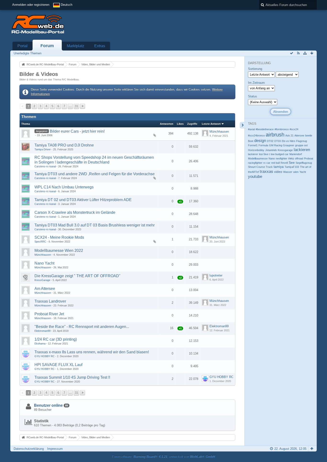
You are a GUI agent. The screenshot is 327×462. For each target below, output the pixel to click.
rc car (266, 162)
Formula (263, 145)
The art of (305, 166)
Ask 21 (289, 135)
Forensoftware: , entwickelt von (163, 456)
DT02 (270, 141)
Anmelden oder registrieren (30, 4)
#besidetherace (265, 129)
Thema (25, 123)
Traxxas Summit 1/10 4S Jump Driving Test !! (72, 377)
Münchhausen (219, 131)
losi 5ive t (264, 154)
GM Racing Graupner (281, 145)
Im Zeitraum (256, 83)
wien (296, 171)
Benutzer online (48, 405)
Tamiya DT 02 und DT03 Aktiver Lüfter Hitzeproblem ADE (83, 200)
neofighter (281, 158)
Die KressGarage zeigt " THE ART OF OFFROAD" (77, 276)
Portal (22, 46)
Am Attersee (44, 289)
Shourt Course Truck (260, 166)
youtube (255, 176)
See (292, 162)
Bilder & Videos (38, 74)
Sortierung (255, 69)
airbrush (275, 135)
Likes (180, 123)
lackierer (253, 154)
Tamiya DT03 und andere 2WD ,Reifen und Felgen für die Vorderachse (94, 174)
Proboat (308, 158)
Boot (250, 141)
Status (252, 96)
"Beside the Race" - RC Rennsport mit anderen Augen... (81, 327)
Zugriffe (192, 123)
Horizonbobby (256, 150)
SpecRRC (40, 241)
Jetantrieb (271, 150)
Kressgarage (285, 150)
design (260, 140)
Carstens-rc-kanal (45, 166)
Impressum (55, 449)
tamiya (279, 167)
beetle (308, 135)
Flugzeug (301, 141)
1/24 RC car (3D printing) (55, 339)
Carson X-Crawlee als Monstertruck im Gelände (74, 212)
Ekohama (39, 343)
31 (76, 106)
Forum (47, 45)
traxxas (266, 171)
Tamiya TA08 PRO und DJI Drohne (64, 145)
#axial (251, 129)
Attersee (299, 135)
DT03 (277, 141)
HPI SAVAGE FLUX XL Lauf (58, 365)
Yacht (302, 171)
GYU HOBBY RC (44, 356)
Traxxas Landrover (50, 301)
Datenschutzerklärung (29, 449)
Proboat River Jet (49, 314)
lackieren (302, 149)
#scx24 (294, 129)
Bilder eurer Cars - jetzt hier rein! (77, 131)
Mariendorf (295, 154)
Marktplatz (75, 46)
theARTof (253, 171)
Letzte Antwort (211, 123)
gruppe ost (301, 145)
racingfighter (255, 162)
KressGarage (42, 280)
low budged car (279, 154)
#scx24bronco (256, 135)
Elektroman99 (42, 330)
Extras (99, 46)
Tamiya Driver (42, 149)
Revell (284, 162)
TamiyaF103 (292, 166)
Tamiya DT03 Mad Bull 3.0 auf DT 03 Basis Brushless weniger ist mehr (94, 225)
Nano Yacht (44, 263)
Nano (272, 158)
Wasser (287, 171)
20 (148, 136)
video (278, 172)
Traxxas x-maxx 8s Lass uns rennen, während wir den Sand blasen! (91, 352)
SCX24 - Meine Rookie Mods (59, 237)
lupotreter (215, 275)
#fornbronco (282, 129)
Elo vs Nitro (288, 141)
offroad (299, 158)
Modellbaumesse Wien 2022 (58, 250)
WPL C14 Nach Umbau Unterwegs (64, 187)
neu (291, 158)
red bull (275, 162)
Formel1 (253, 145)
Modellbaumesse (258, 158)
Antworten (166, 123)
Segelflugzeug (304, 162)
